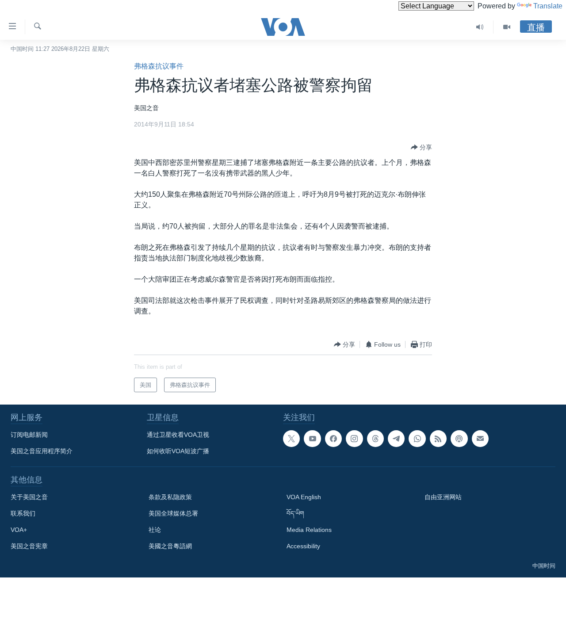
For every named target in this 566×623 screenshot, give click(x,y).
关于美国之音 (29, 497)
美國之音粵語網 (170, 546)
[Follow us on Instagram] (354, 438)
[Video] (506, 27)
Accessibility (303, 546)
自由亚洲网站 (443, 497)
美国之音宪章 (29, 546)
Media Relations (309, 529)
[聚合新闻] (438, 438)
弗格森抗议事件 (159, 66)
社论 (155, 529)
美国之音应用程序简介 (42, 451)
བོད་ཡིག (295, 513)
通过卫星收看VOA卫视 (178, 434)
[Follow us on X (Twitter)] (291, 438)
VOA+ (19, 529)
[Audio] (480, 27)
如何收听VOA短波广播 (178, 451)
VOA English (304, 497)
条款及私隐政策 (170, 497)
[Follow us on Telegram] (396, 438)
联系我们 (23, 513)
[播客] (459, 438)
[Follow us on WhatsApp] (417, 438)
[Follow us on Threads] (375, 438)
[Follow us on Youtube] (312, 438)
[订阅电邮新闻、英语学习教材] (480, 438)
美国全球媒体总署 (173, 513)
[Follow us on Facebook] (333, 438)
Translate (547, 6)
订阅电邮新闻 (29, 434)
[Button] (421, 147)
